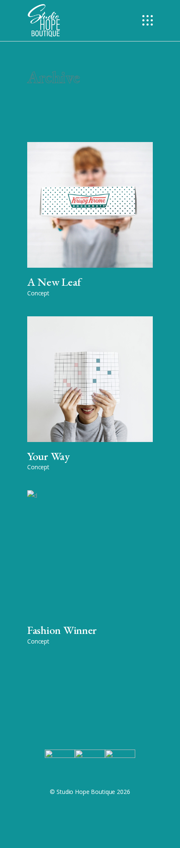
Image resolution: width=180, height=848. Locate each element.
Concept (38, 293)
